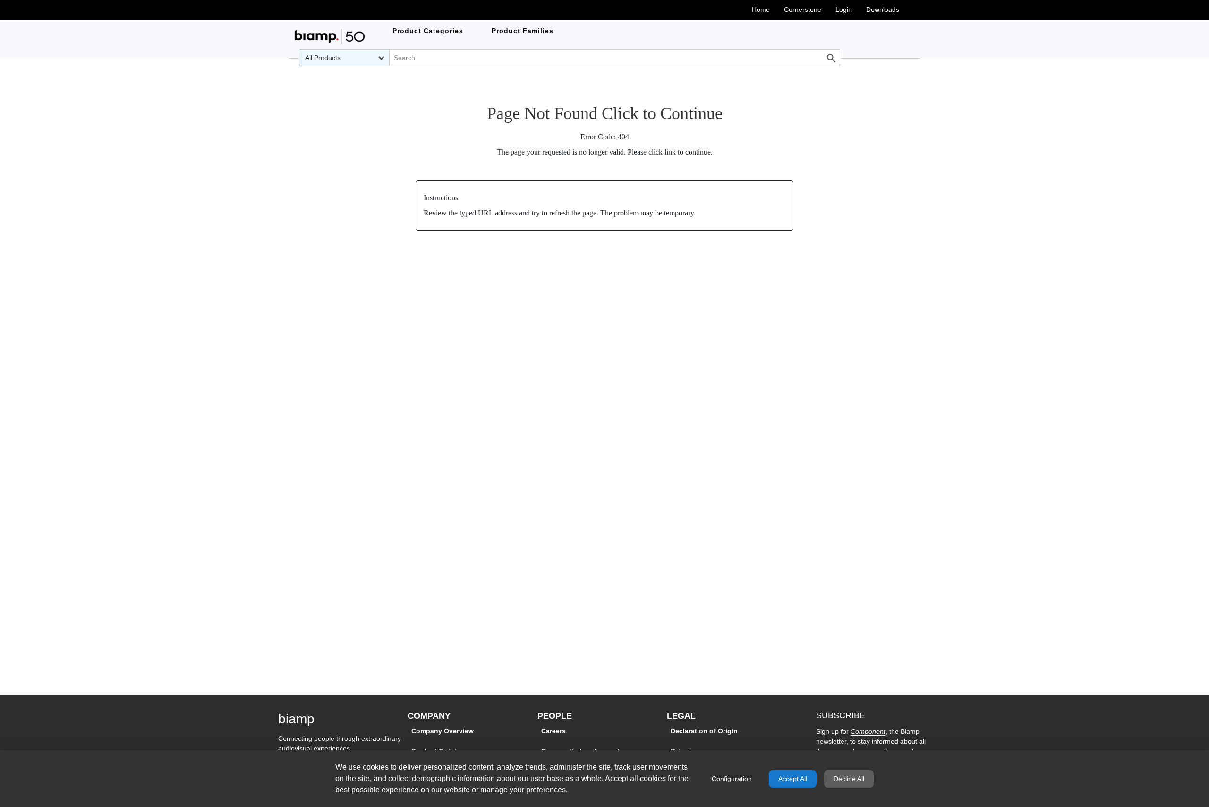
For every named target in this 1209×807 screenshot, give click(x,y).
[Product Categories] (329, 36)
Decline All (849, 778)
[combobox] (344, 57)
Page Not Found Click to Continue (605, 113)
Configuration (732, 778)
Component (868, 731)
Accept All (792, 778)
